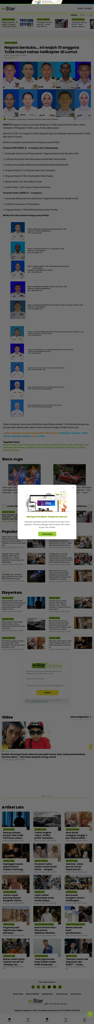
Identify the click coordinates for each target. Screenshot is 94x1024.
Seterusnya (47, 534)
